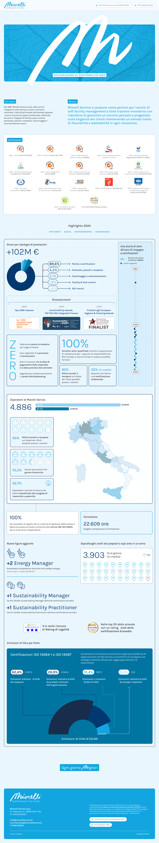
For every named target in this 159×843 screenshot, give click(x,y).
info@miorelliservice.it (21, 820)
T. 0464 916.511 (17, 825)
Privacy (12, 834)
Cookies (19, 834)
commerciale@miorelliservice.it (26, 822)
